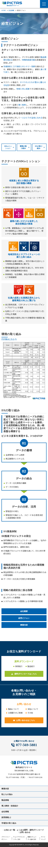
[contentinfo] (24, 801)
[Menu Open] (44, 4)
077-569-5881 (26, 745)
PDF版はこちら (8, 339)
